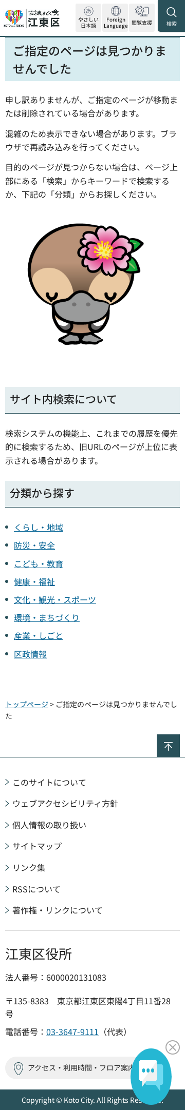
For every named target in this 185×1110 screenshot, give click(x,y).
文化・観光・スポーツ (55, 599)
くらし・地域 (38, 527)
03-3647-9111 (72, 1031)
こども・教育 (38, 563)
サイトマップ (37, 846)
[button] (115, 18)
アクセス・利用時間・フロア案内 (81, 1067)
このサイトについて (49, 782)
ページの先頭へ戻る (179, 739)
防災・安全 (34, 545)
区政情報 (30, 654)
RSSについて (36, 889)
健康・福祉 (34, 581)
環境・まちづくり (47, 617)
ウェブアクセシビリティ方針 (65, 803)
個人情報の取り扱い (49, 825)
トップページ (26, 704)
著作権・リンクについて (57, 910)
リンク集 (28, 867)
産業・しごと (38, 635)
